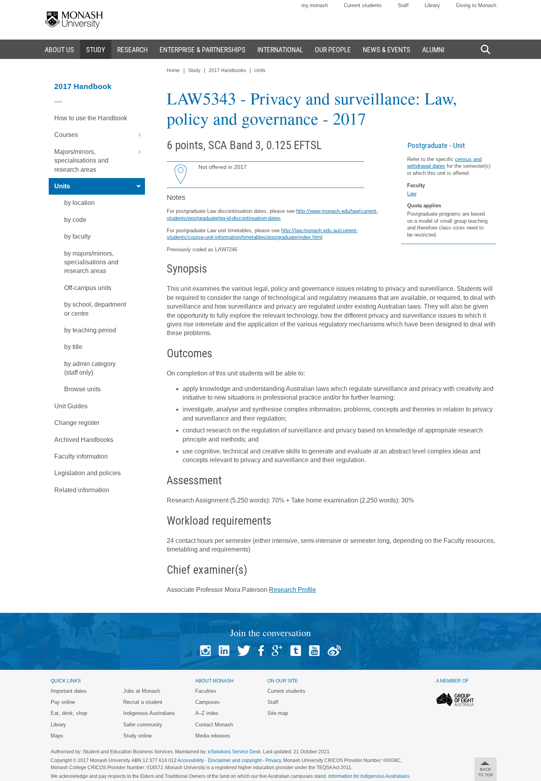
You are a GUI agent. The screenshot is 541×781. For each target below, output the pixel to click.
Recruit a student (142, 702)
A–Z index (207, 713)
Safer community (142, 725)
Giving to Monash (476, 5)
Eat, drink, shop (69, 713)
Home (173, 70)
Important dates (69, 691)
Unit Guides (71, 406)
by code (75, 219)
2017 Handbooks (227, 70)
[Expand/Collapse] (136, 135)
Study (194, 70)
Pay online (63, 702)
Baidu (334, 650)
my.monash (314, 5)
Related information (81, 490)
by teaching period (90, 330)
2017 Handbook (83, 86)
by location (79, 202)
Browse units (82, 389)
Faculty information (81, 456)
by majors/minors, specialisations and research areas (91, 262)
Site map (277, 713)
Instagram (205, 650)
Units (62, 186)
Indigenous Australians (149, 713)
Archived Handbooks (83, 439)
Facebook (261, 650)
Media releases (212, 736)
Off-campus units (87, 287)
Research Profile (292, 589)
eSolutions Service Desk (234, 751)
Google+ (277, 650)
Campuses (207, 702)
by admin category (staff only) (90, 368)
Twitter (243, 650)
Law (411, 194)
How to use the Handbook (90, 118)
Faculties (205, 691)
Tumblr (295, 650)
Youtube (314, 650)
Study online (137, 736)
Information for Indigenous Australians (369, 776)
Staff (403, 5)
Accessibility (190, 760)
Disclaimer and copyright (234, 760)
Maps (57, 736)
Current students (363, 5)
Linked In (224, 650)
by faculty (77, 236)
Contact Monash (214, 725)
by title (73, 346)
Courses (66, 134)
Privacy (273, 760)
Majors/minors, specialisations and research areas (81, 160)
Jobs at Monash (141, 691)
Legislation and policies (87, 473)
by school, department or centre (95, 309)
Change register (76, 422)
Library (432, 5)
